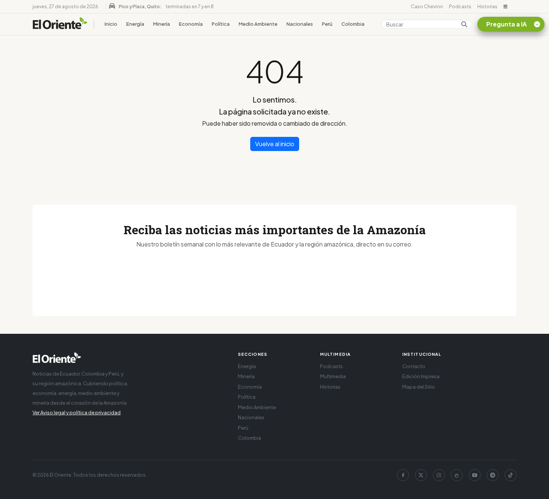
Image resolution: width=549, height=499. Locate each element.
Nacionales (299, 24)
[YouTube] (475, 475)
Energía (135, 24)
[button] (505, 6)
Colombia (353, 24)
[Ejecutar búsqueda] (464, 24)
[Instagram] (439, 475)
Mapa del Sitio (418, 387)
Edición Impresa (421, 376)
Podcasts (460, 6)
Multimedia (333, 376)
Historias (487, 6)
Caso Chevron (427, 6)
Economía (191, 24)
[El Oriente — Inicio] (60, 24)
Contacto (413, 366)
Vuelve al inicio (274, 144)
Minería (161, 24)
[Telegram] (493, 475)
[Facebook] (403, 475)
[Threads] (457, 475)
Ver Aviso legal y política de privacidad (76, 412)
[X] (421, 475)
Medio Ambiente (258, 24)
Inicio (111, 24)
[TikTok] (511, 475)
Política (221, 24)
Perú (327, 24)
